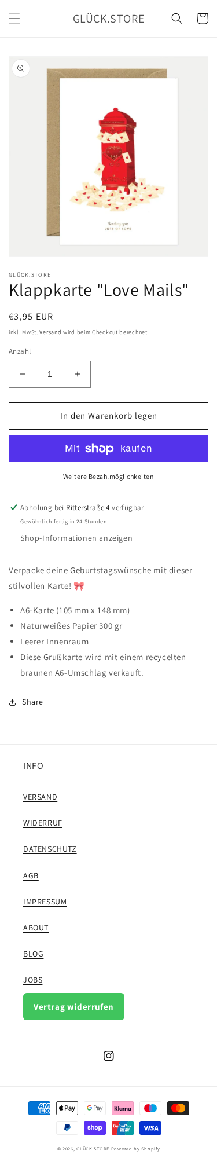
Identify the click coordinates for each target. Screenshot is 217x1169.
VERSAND (40, 796)
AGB (31, 875)
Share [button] (32, 702)
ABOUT (36, 927)
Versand (50, 332)
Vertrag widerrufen (74, 1006)
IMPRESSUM (45, 901)
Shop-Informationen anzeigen (76, 538)
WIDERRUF (42, 823)
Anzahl (20, 351)
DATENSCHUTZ (50, 849)
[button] (14, 18)
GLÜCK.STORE (92, 1148)
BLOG (33, 953)
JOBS (32, 979)
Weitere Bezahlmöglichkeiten (109, 476)
